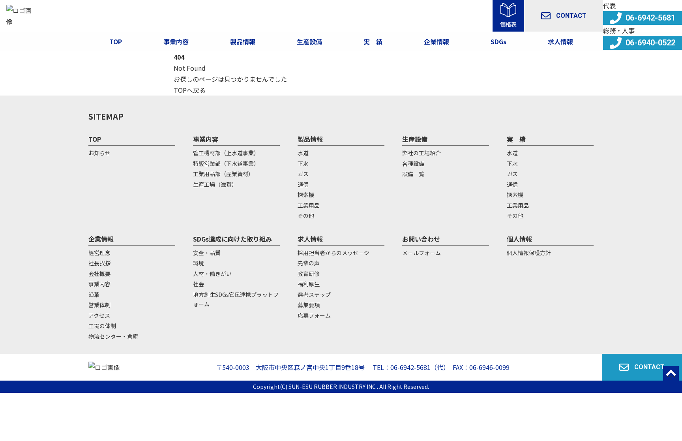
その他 (306, 216)
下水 (303, 163)
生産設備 (414, 139)
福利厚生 (309, 284)
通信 (303, 184)
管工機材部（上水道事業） (226, 153)
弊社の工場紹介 (421, 153)
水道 (303, 153)
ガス (303, 174)
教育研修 (309, 274)
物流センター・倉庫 (113, 336)
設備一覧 (413, 174)
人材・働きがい (212, 274)
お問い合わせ (421, 239)
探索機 (306, 195)
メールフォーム (421, 253)
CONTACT (571, 15)
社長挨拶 (99, 263)
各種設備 (413, 163)
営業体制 (99, 305)
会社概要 (99, 274)
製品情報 (242, 41)
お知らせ (99, 153)
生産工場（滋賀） (215, 184)
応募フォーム (314, 315)
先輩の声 (309, 263)
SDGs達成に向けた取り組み (232, 239)
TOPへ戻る (190, 90)
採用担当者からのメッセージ (333, 253)
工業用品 (309, 205)
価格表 (508, 24)
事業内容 (176, 41)
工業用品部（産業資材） (223, 174)
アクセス (99, 315)
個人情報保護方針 (529, 253)
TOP (115, 41)
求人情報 (560, 41)
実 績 (516, 139)
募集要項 (309, 305)
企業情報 (436, 41)
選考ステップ (314, 294)
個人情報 (519, 239)
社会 (198, 284)
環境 (198, 263)
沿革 (93, 294)
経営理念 (99, 253)
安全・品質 (207, 253)
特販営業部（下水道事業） (226, 163)
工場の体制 (102, 326)
